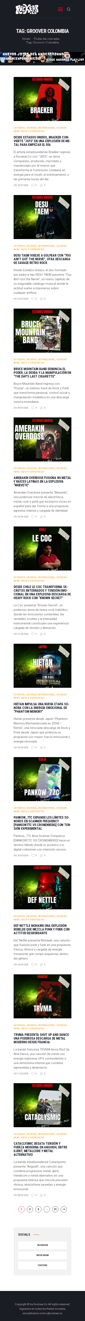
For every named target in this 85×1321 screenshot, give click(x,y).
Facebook (42, 1245)
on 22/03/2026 (21, 964)
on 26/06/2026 (21, 516)
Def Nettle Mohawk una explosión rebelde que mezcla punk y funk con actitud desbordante (42, 929)
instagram (42, 1255)
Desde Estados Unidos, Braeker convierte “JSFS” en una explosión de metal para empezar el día (42, 141)
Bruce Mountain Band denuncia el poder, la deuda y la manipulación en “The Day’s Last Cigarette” (42, 372)
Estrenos (19, 128)
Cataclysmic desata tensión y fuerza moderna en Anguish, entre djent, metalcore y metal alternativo (40, 1149)
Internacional (46, 128)
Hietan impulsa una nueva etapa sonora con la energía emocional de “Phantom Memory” (41, 707)
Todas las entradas (46, 39)
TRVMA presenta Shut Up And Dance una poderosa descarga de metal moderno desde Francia (41, 1038)
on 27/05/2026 (21, 634)
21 (56, 1209)
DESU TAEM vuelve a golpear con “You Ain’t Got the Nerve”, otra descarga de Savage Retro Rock (42, 259)
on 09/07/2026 (21, 408)
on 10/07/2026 (21, 298)
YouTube (42, 1265)
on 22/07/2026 (21, 185)
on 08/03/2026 (21, 1195)
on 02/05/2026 (21, 747)
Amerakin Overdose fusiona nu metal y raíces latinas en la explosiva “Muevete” (42, 481)
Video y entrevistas (33, 131)
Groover (31, 128)
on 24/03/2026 (21, 855)
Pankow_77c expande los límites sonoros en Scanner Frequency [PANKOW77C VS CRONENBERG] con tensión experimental (42, 823)
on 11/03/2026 (21, 1073)
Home (26, 39)
